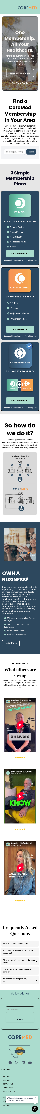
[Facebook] (10, 1062)
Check (31, 152)
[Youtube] (30, 1062)
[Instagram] (16, 1062)
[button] (5, 8)
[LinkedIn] (23, 1062)
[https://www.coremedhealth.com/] (27, 8)
